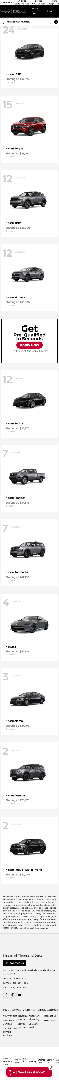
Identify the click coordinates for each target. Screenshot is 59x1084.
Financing (36, 1009)
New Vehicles (10, 1015)
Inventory (10, 1009)
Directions (49, 1020)
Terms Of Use (25, 1061)
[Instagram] (13, 995)
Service (23, 1009)
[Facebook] (6, 995)
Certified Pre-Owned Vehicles (10, 1032)
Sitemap (33, 1061)
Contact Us (16, 963)
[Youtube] (19, 995)
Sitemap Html (41, 1061)
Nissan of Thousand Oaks (8, 1061)
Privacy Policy (17, 1061)
